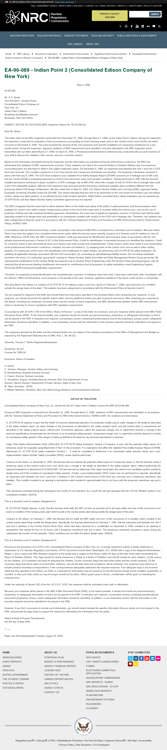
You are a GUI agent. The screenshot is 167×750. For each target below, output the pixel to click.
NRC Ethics (51, 683)
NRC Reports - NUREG (99, 682)
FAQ (33, 6)
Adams (7, 666)
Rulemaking (93, 704)
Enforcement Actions (100, 699)
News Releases (12, 657)
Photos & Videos (13, 683)
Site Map (132, 740)
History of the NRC (56, 674)
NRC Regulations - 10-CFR (102, 686)
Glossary (92, 708)
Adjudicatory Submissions (103, 678)
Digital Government (15, 674)
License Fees (52, 670)
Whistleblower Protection (70, 740)
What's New (65, 6)
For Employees (101, 744)
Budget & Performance (59, 661)
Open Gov (9, 670)
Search (155, 14)
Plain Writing (94, 695)
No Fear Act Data (94, 740)
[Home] (17, 17)
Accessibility (145, 740)
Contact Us (91, 6)
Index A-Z (122, 6)
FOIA (52, 740)
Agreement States (47, 6)
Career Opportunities (58, 679)
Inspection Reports (99, 691)
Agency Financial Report (60, 666)
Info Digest (93, 657)
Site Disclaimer (83, 744)
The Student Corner (16, 679)
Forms (90, 666)
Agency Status (53, 687)
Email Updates (108, 6)
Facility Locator (153, 6)
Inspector (114, 740)
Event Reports (12, 661)
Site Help (78, 6)
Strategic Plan (54, 657)
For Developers (13, 687)
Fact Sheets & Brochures (102, 661)
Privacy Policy (67, 744)
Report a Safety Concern (109, 15)
